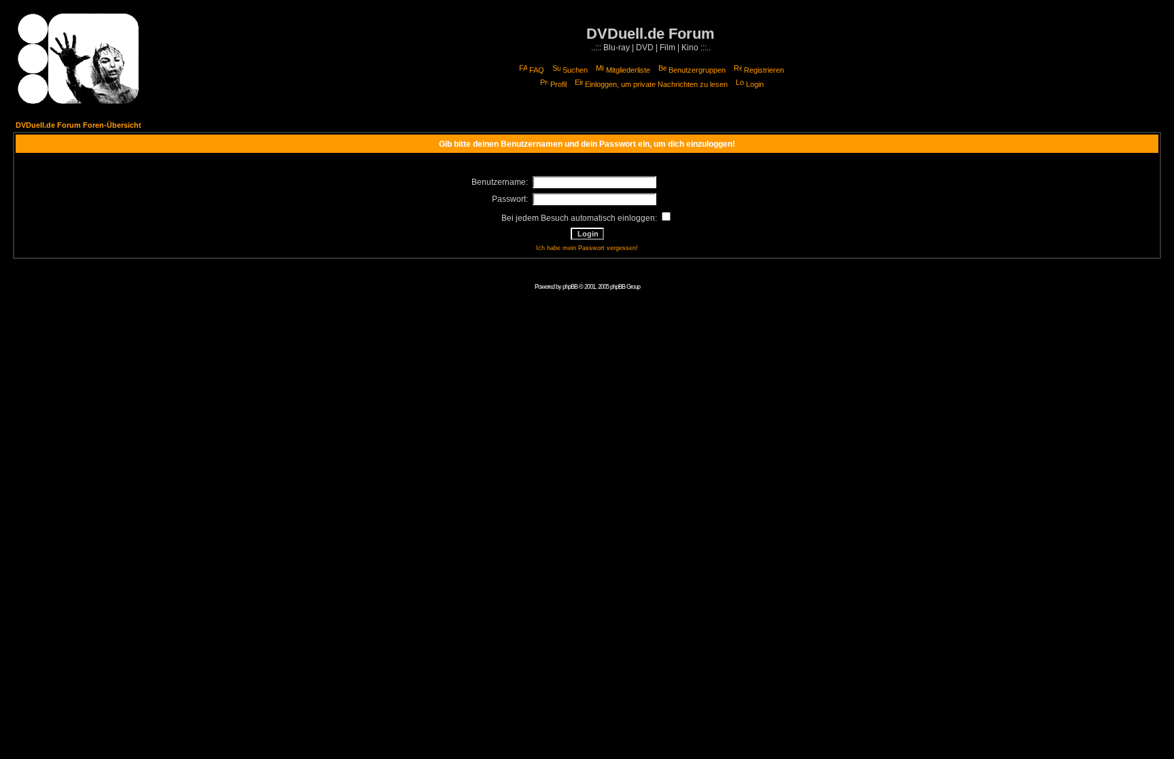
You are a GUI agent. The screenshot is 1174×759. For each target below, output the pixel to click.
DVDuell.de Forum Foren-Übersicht (78, 125)
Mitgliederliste (628, 70)
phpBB (570, 286)
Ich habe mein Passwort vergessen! (587, 248)
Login (755, 84)
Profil (558, 84)
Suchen (575, 70)
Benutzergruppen (697, 70)
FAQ (536, 70)
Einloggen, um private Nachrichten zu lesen (656, 84)
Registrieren (764, 70)
